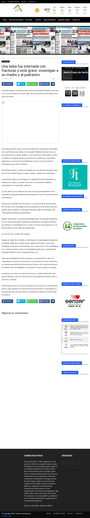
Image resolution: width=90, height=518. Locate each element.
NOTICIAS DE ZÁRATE (16, 20)
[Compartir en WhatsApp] (32, 84)
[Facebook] (75, 1)
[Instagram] (79, 1)
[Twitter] (86, 1)
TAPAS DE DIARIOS (49, 20)
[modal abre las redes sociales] (53, 84)
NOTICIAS (29, 20)
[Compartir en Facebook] (7, 84)
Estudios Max (6, 516)
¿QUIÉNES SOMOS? (13, 1)
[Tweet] (21, 84)
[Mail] (82, 1)
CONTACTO (32, 1)
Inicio (3, 58)
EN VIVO (23, 1)
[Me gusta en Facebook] (44, 84)
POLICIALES (11, 58)
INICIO (4, 1)
